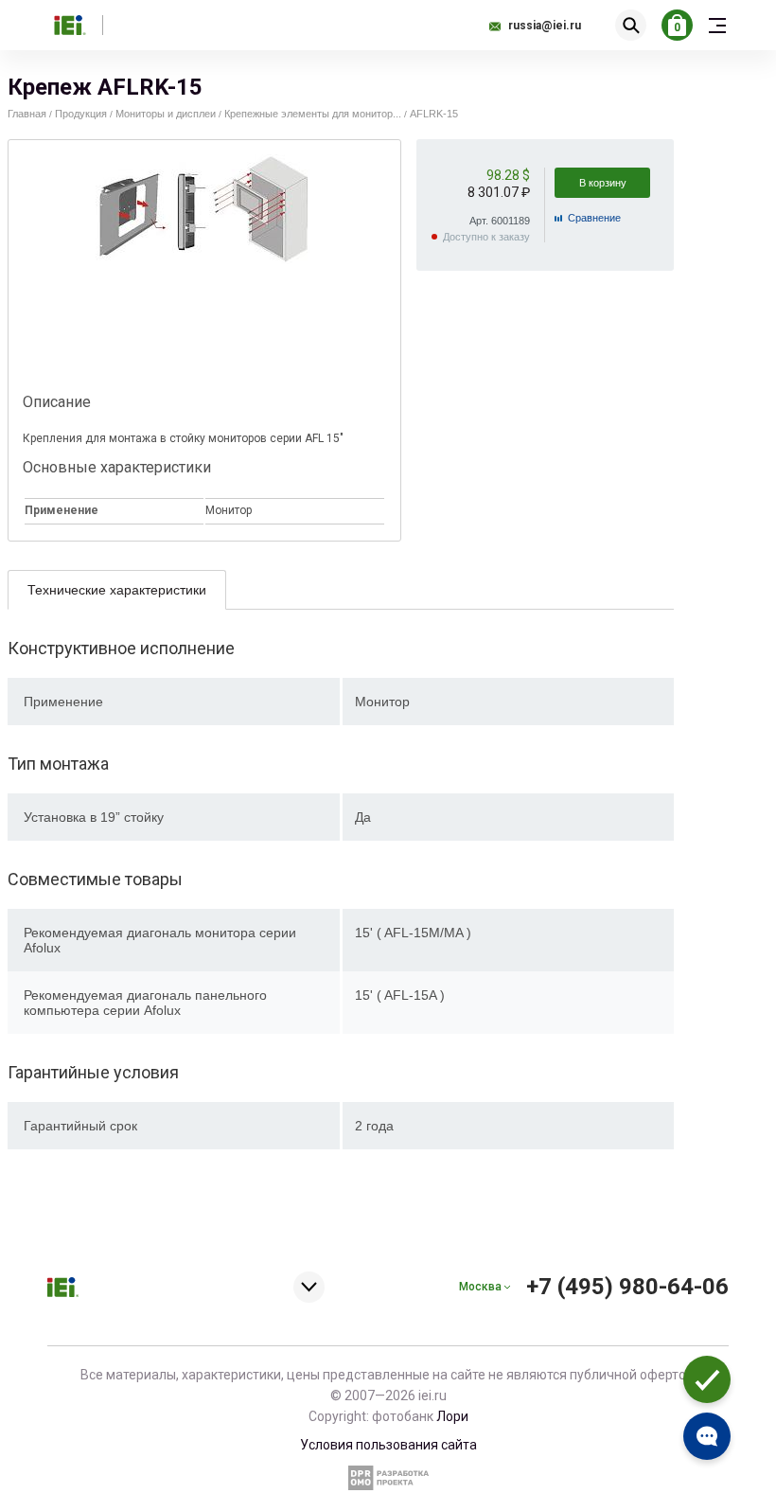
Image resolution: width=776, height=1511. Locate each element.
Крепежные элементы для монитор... (312, 113)
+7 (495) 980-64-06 (627, 1286)
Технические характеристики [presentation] (116, 589)
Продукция (81, 113)
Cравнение (594, 217)
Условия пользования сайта (388, 1444)
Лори (452, 1416)
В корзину (602, 182)
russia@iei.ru (544, 25)
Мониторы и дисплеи (165, 113)
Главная (27, 113)
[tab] (117, 589)
